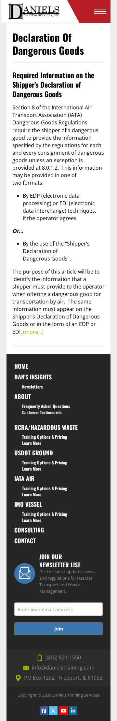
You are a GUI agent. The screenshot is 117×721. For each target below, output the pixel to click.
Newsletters (32, 386)
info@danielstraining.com (63, 667)
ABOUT (22, 396)
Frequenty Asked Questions (46, 406)
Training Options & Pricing (44, 436)
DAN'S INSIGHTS (33, 377)
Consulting (29, 530)
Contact (25, 540)
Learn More (31, 443)
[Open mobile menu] (100, 11)
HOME (21, 366)
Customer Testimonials (42, 412)
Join (58, 629)
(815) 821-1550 (63, 657)
